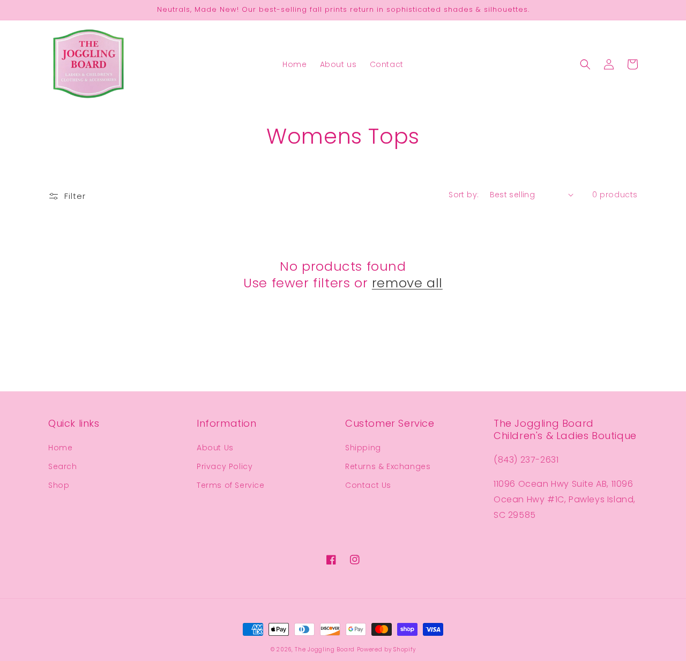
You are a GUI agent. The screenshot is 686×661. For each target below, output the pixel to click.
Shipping (363, 447)
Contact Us (368, 485)
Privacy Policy (224, 466)
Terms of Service (231, 485)
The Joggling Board (325, 649)
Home (60, 447)
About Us (215, 447)
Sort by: (464, 194)
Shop (58, 485)
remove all (407, 282)
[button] (585, 64)
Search (62, 466)
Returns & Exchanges (387, 466)
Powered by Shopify (386, 649)
